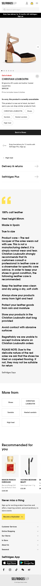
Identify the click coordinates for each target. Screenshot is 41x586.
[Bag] (32, 3)
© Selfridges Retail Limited (20, 582)
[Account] (27, 3)
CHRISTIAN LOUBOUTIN (15, 79)
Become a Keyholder (11, 517)
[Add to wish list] (37, 76)
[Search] (4, 9)
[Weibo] (29, 571)
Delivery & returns (12, 166)
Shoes (10, 402)
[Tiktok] (16, 571)
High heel (9, 158)
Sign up (20, 16)
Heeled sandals (30, 412)
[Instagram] (10, 571)
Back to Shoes (20, 132)
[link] (10, 486)
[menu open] (37, 3)
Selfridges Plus (10, 176)
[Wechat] (23, 571)
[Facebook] (3, 571)
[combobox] (22, 9)
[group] (20, 474)
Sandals (11, 412)
